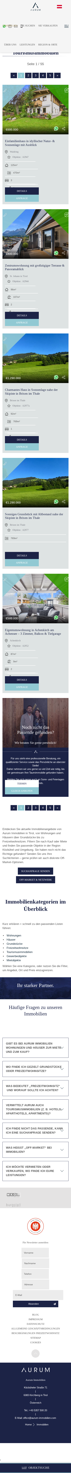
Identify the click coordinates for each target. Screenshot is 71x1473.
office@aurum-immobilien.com (39, 1417)
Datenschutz (35, 1323)
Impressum (36, 1319)
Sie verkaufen (48, 25)
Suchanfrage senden (35, 871)
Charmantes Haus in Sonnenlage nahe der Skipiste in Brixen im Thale (31, 391)
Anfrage (22, 198)
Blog (35, 1314)
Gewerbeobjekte (17, 956)
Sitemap (35, 1337)
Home (28, 1424)
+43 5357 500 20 (38, 1410)
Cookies (35, 1342)
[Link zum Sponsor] (13, 1196)
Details (22, 191)
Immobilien (10, 25)
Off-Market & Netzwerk (35, 879)
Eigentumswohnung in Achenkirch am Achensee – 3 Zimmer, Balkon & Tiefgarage (33, 631)
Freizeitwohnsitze (17, 948)
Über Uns (10, 44)
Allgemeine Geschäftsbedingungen (35, 1328)
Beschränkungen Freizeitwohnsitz (35, 1333)
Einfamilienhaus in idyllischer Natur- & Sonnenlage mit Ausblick (30, 142)
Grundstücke (14, 943)
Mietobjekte (14, 960)
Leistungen (27, 44)
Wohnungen (14, 935)
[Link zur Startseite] (35, 1371)
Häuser (11, 939)
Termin (22, 783)
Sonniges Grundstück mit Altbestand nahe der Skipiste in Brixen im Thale (34, 516)
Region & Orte (47, 44)
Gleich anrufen (22, 790)
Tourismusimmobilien (20, 952)
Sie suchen (28, 25)
